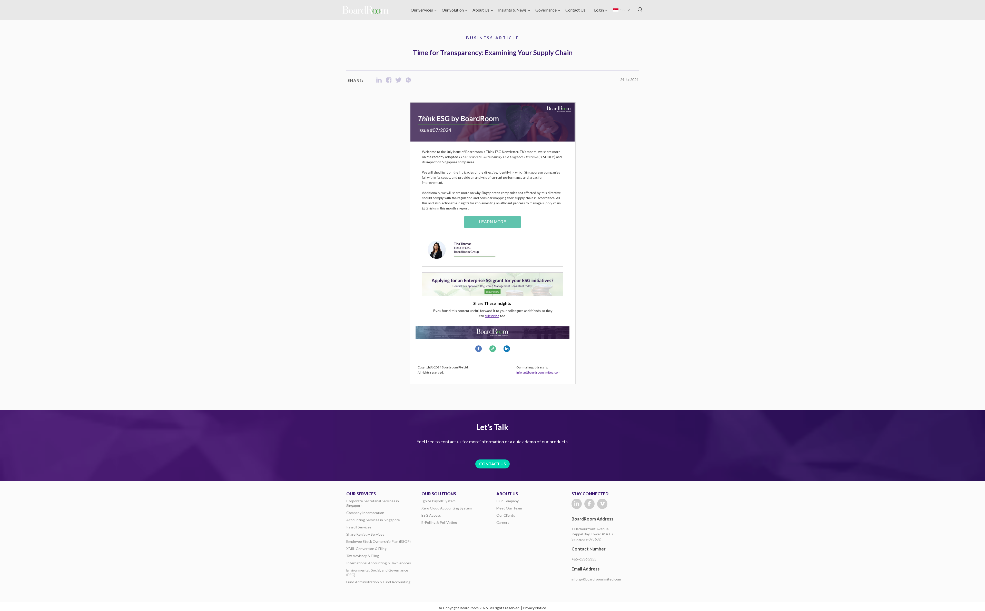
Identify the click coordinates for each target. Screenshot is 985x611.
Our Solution (453, 9)
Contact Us (575, 9)
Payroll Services (358, 527)
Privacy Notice (534, 608)
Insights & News (512, 9)
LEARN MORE (492, 222)
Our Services (422, 9)
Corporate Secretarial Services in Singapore (372, 503)
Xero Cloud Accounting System (446, 508)
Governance (546, 9)
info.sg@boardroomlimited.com (538, 372)
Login (599, 9)
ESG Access (431, 515)
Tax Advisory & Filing (362, 556)
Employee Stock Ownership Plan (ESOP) (378, 541)
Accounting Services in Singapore (373, 520)
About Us (480, 9)
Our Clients (505, 515)
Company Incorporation (365, 512)
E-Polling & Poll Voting (439, 522)
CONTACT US (492, 463)
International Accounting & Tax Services (378, 563)
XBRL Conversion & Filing (366, 548)
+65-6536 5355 (584, 559)
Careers (502, 522)
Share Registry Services (365, 534)
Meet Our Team (509, 508)
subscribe (492, 316)
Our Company (507, 501)
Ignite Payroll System (438, 501)
